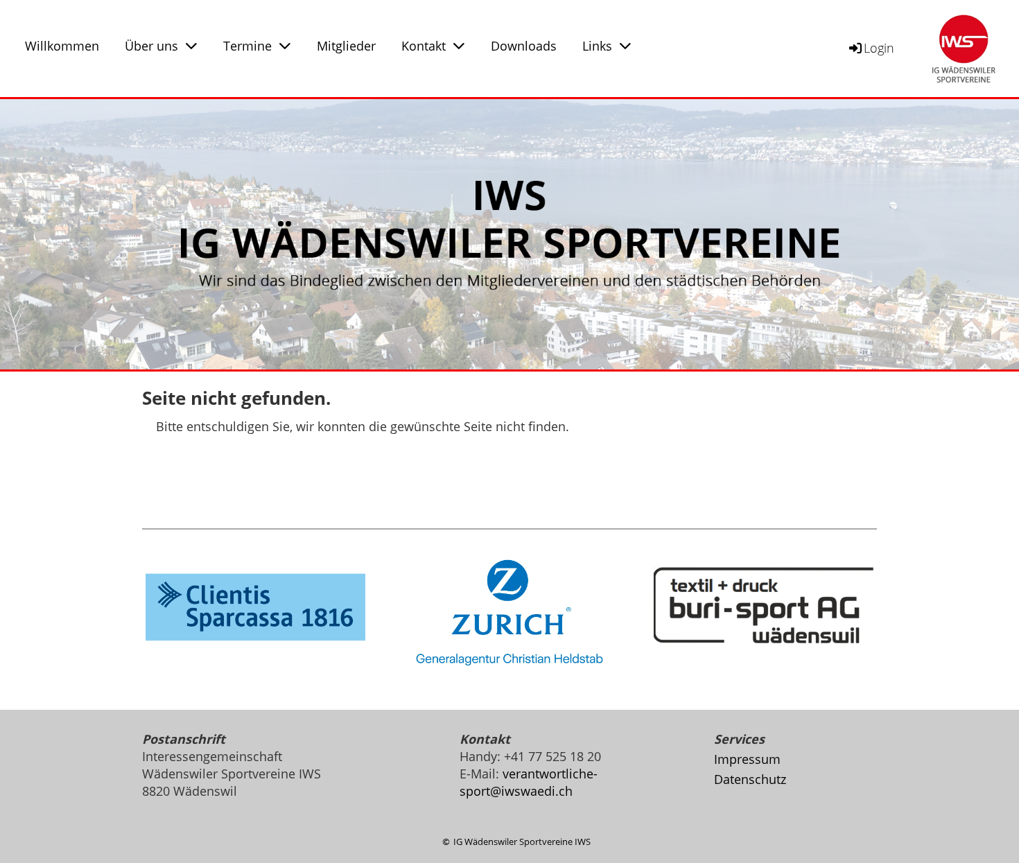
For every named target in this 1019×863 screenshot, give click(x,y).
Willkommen (62, 45)
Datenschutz (750, 779)
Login (879, 48)
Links (597, 45)
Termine (247, 45)
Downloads (524, 45)
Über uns (151, 45)
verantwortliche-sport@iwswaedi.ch (529, 782)
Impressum (747, 759)
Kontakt (423, 45)
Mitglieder (346, 45)
